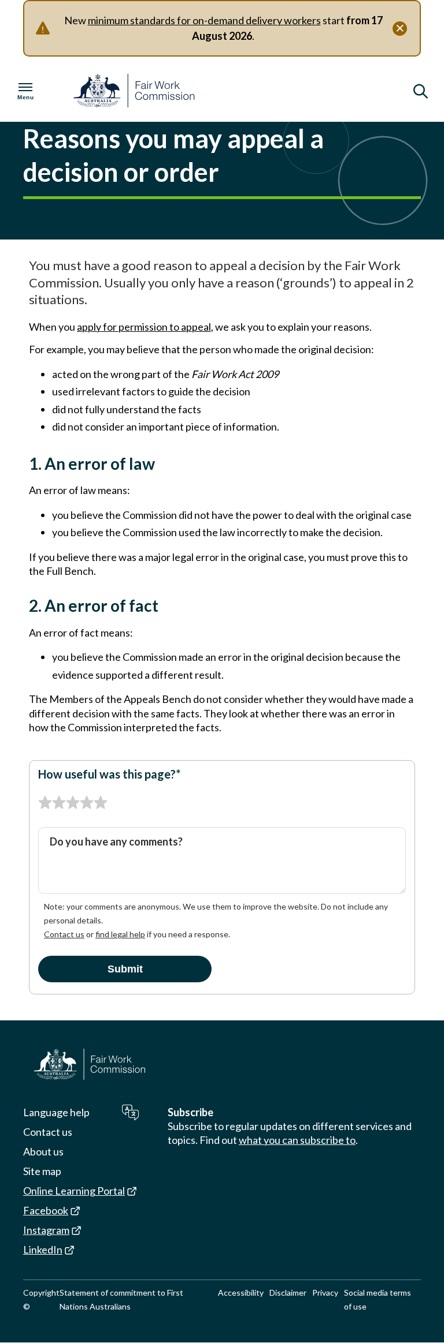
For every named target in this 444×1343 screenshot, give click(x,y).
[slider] (73, 803)
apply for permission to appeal (144, 326)
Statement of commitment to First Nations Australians (121, 1299)
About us (43, 1151)
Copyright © (41, 1299)
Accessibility (241, 1292)
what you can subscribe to (297, 1139)
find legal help (120, 934)
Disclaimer (287, 1292)
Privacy (325, 1292)
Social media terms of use (377, 1299)
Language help (56, 1112)
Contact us (64, 934)
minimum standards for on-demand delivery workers (204, 20)
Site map (42, 1171)
